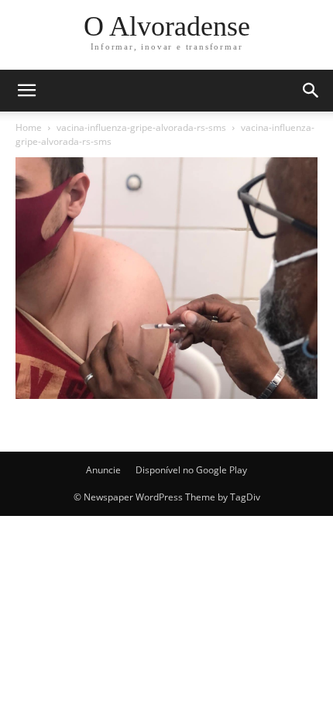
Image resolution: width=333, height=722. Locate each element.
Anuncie (103, 469)
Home (28, 127)
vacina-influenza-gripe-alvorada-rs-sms (141, 127)
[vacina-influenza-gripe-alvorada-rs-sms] (166, 394)
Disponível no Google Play (191, 469)
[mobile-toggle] (26, 91)
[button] (311, 91)
